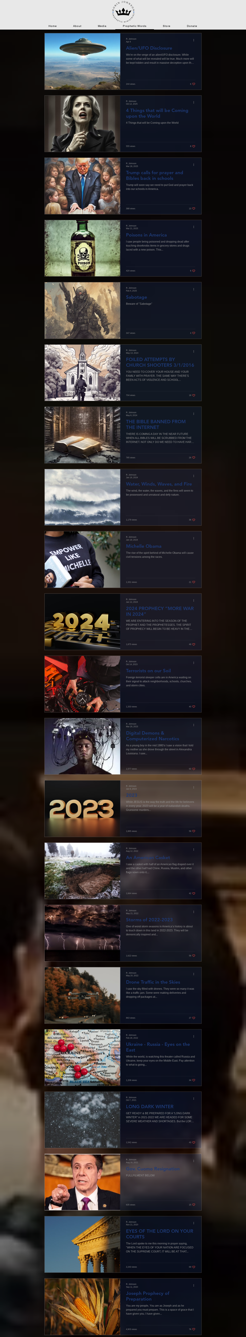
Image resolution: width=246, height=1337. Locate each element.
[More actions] (195, 40)
